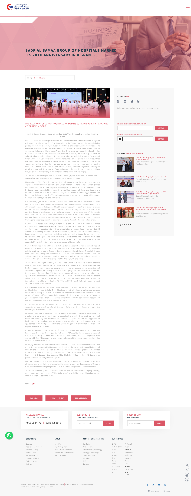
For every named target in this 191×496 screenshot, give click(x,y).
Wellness (29, 464)
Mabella (114, 464)
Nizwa (114, 449)
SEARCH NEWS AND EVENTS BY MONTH (129, 135)
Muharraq (128, 455)
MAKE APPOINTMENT (57, 398)
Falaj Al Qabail (117, 446)
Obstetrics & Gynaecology (92, 450)
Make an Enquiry (32, 450)
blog (168, 491)
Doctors (29, 444)
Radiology (87, 458)
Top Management (61, 447)
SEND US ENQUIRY (81, 398)
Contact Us (25, 487)
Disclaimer (50, 487)
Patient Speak (31, 452)
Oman (114, 444)
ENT (84, 461)
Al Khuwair (116, 466)
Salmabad (129, 452)
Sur (113, 472)
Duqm (127, 447)
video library (155, 491)
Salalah (114, 469)
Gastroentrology (89, 455)
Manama (128, 458)
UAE (126, 472)
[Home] (18, 6)
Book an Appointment (34, 447)
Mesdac (90, 484)
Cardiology (87, 444)
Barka (114, 461)
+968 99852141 (52, 422)
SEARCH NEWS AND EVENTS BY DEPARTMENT (131, 124)
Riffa (127, 464)
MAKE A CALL (34, 398)
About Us (58, 444)
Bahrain (128, 450)
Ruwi (113, 452)
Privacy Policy (40, 487)
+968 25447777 (34, 422)
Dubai (127, 475)
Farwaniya (129, 469)
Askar (127, 461)
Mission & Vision (60, 455)
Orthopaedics (88, 447)
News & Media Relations (63, 450)
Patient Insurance (32, 461)
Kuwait (127, 467)
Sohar (114, 458)
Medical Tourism (32, 455)
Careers (32, 487)
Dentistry (86, 464)
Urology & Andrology (91, 452)
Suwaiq (114, 455)
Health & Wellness (32, 458)
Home (29, 78)
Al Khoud (128, 444)
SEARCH (161, 128)
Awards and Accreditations (64, 452)
